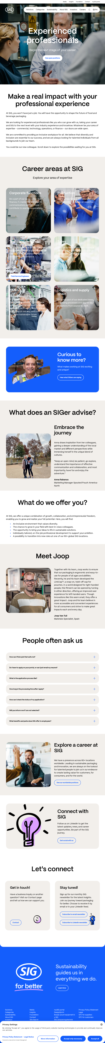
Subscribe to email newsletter (73, 914)
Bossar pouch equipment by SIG (64, 1016)
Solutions (29, 10)
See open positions (52, 58)
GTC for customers (86, 1017)
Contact (87, 2)
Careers (83, 10)
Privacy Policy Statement (88, 1010)
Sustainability (52, 10)
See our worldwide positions (67, 783)
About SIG (64, 10)
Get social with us (66, 840)
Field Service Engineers (20, 276)
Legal (81, 1012)
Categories (40, 10)
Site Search (34, 1020)
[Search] (89, 9)
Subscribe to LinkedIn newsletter (74, 922)
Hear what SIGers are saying (70, 377)
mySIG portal (96, 2)
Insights (71, 2)
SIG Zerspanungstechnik (63, 1020)
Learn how (62, 988)
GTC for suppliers (85, 1015)
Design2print (59, 1012)
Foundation (79, 2)
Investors (73, 10)
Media (65, 2)
